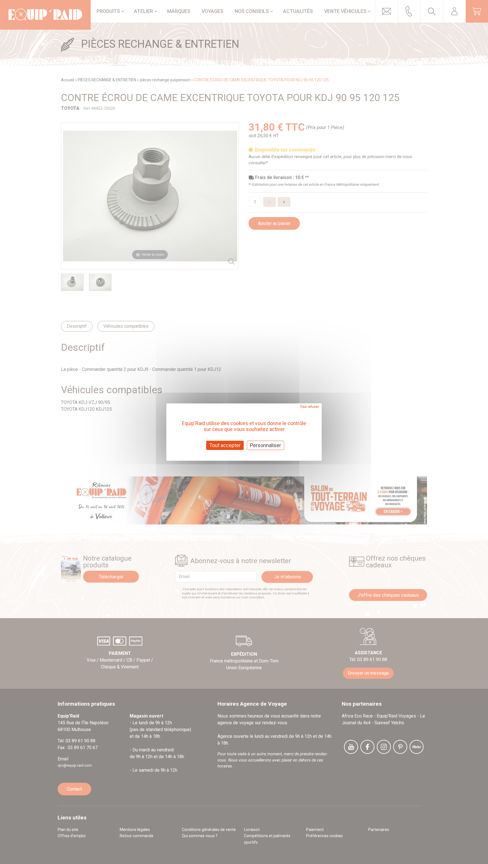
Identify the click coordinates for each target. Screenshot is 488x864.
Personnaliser (265, 445)
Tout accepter (225, 445)
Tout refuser (309, 407)
